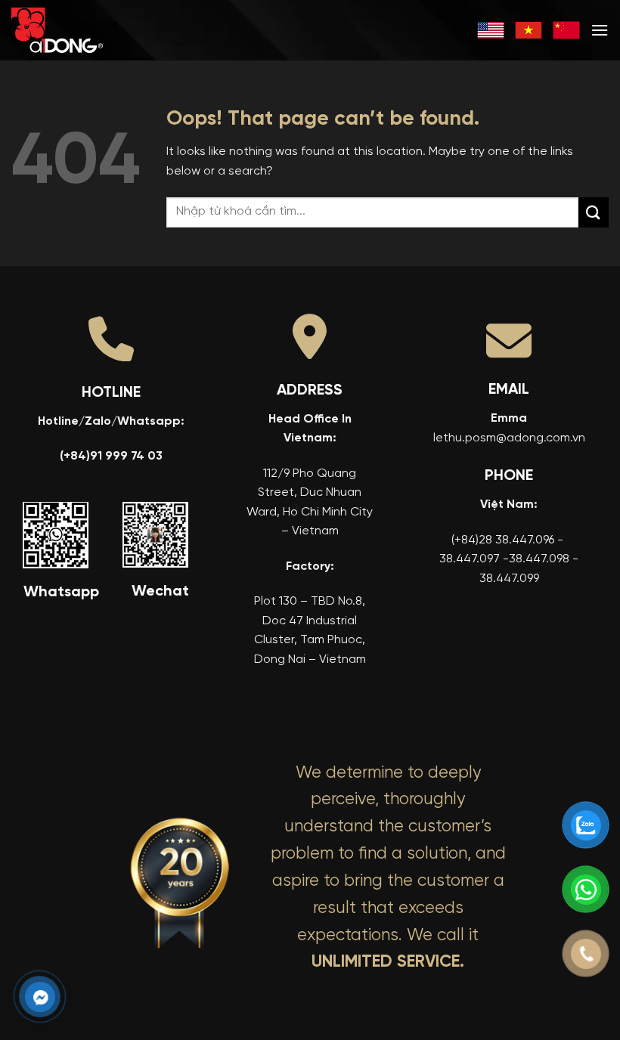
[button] (600, 29)
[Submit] (593, 212)
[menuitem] (490, 30)
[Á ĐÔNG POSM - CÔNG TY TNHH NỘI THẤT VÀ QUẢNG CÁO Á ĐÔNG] (87, 30)
